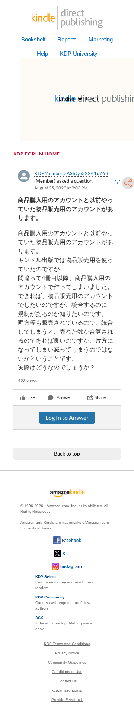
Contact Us (67, 681)
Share (100, 397)
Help (42, 53)
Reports (67, 39)
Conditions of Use (67, 672)
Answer (64, 397)
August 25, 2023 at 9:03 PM (61, 188)
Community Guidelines (67, 662)
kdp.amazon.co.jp (67, 690)
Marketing (101, 39)
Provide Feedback (67, 700)
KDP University (79, 53)
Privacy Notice (67, 653)
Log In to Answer (67, 417)
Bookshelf (33, 39)
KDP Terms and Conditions (67, 644)
